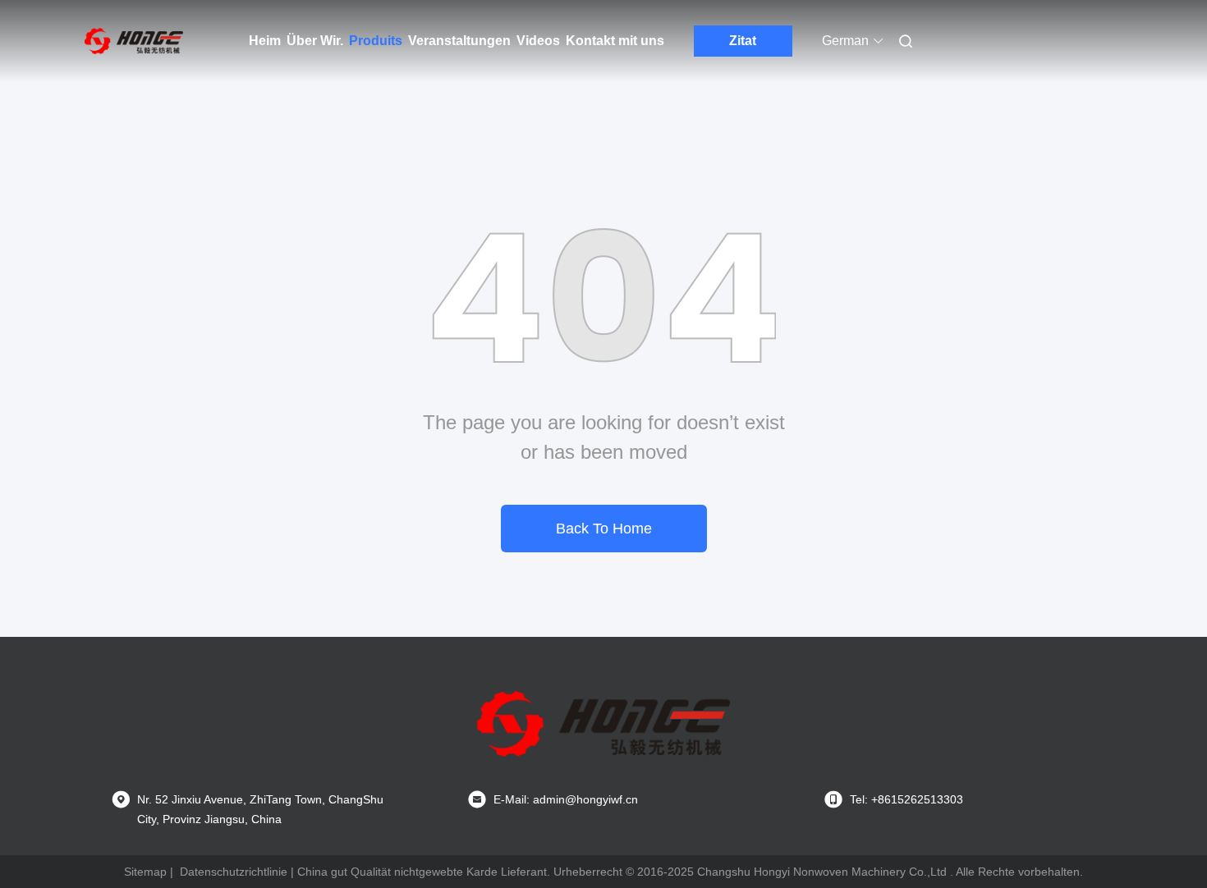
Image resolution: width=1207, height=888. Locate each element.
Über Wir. (315, 41)
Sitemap (145, 871)
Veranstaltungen (459, 41)
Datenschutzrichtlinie (233, 871)
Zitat (742, 41)
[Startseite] (134, 41)
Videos (538, 41)
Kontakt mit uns (615, 41)
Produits (375, 41)
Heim (265, 41)
